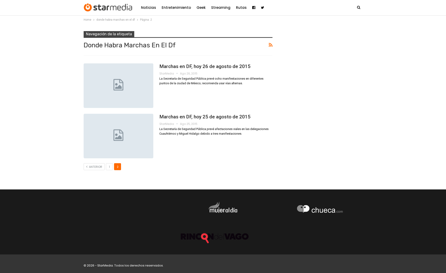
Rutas (241, 7)
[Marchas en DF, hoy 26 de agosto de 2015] (118, 85)
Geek (201, 7)
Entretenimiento (176, 7)
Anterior (95, 167)
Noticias (148, 7)
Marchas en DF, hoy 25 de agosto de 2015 (204, 117)
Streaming (220, 7)
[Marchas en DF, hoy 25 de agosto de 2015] (118, 136)
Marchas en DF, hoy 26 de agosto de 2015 (204, 66)
